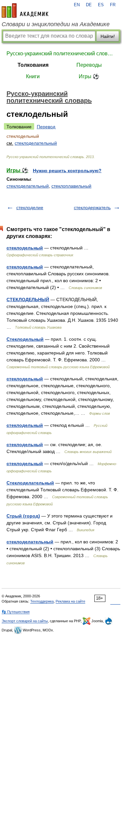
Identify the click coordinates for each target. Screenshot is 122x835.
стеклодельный (25, 247)
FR (112, 5)
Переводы (89, 65)
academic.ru (25, 10)
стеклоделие (29, 207)
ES (101, 5)
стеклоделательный (36, 143)
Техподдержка (42, 601)
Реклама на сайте (70, 601)
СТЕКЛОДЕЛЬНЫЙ (28, 299)
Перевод (46, 126)
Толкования (33, 65)
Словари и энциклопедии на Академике (56, 24)
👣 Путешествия (16, 612)
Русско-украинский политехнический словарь (61, 53)
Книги (33, 76)
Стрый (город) (23, 515)
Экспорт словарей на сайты (25, 621)
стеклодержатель (92, 207)
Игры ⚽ (89, 76)
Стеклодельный (25, 339)
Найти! (108, 36)
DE (89, 5)
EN (77, 5)
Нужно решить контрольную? (67, 170)
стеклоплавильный (71, 186)
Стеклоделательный (30, 482)
